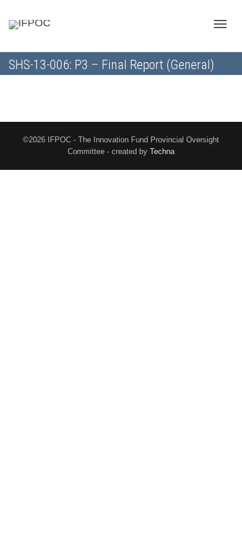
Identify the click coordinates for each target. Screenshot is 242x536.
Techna (162, 151)
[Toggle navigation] (220, 24)
